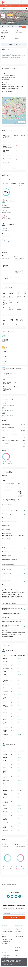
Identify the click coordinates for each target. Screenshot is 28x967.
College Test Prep (6, 929)
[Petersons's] (3, 2)
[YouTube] (16, 896)
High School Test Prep (7, 939)
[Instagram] (19, 896)
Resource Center (19, 936)
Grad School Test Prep (7, 931)
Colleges (7, 6)
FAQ (16, 955)
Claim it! (24, 26)
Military (4, 936)
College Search (18, 929)
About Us (17, 950)
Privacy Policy (5, 955)
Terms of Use (5, 957)
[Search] (21, 2)
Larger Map (21, 122)
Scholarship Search (19, 934)
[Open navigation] (24, 2)
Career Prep (5, 934)
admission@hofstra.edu (12, 88)
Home (2, 6)
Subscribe (14, 917)
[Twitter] (8, 896)
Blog (16, 958)
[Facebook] (12, 896)
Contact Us (17, 953)
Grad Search (18, 931)
